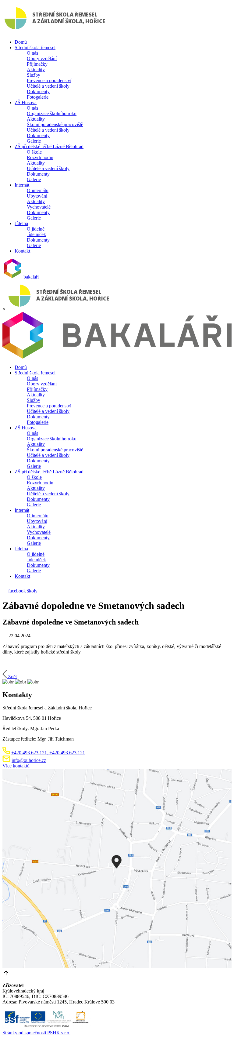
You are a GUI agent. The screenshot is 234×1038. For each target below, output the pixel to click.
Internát (22, 185)
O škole (34, 152)
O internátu (37, 190)
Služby (33, 75)
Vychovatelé (39, 206)
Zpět (12, 676)
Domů (21, 42)
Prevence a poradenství (49, 80)
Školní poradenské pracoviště (55, 124)
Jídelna (21, 223)
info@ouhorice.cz (29, 760)
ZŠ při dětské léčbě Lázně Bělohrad (49, 146)
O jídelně (35, 228)
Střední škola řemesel (35, 47)
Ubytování (37, 195)
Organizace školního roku (51, 113)
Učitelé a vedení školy (48, 86)
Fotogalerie (37, 97)
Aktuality (36, 69)
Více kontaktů (16, 765)
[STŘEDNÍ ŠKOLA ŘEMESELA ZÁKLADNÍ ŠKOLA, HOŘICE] (56, 31)
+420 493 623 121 (66, 752)
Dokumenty (38, 91)
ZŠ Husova (26, 102)
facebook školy (22, 590)
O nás (32, 53)
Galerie (34, 141)
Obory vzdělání (42, 58)
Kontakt (22, 250)
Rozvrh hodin (40, 157)
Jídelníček (36, 234)
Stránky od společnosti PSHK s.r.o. (36, 1032)
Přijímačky (37, 64)
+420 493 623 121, (29, 752)
